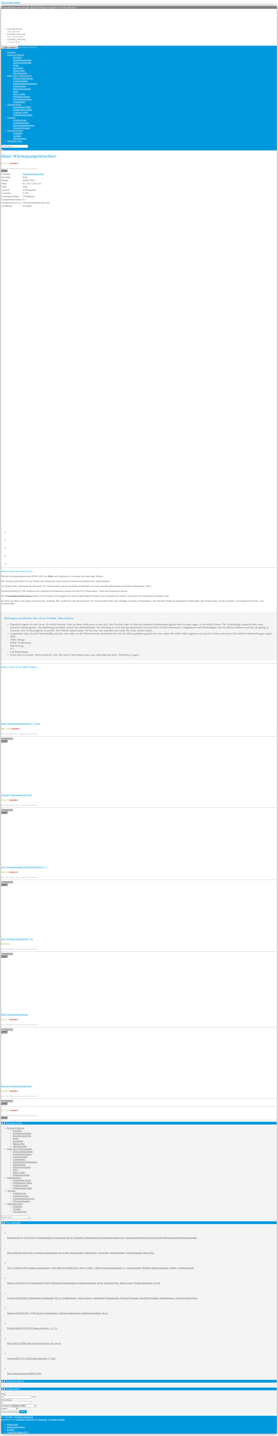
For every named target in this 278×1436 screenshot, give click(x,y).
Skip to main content (10, 2)
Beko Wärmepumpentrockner (14, 1014)
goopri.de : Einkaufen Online (51, 1419)
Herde (16, 65)
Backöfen (17, 57)
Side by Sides (19, 94)
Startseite (11, 52)
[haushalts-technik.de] (37, 24)
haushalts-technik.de (28, 47)
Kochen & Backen (15, 55)
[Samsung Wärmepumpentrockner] (20, 792)
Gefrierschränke (20, 81)
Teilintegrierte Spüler (22, 110)
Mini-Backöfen (20, 73)
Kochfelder (18, 68)
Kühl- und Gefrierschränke (19, 76)
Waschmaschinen (15, 130)
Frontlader (17, 133)
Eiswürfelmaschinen (22, 99)
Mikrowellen (19, 70)
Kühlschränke (19, 86)
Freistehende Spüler (22, 107)
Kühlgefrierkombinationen (25, 83)
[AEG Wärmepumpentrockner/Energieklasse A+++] (20, 864)
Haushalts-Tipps (14, 141)
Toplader (17, 136)
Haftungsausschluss (16, 1427)
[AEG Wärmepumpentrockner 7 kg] (20, 936)
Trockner (11, 117)
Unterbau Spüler (20, 112)
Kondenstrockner (21, 123)
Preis (3, 1394)
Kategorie (5, 1405)
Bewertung (6, 1400)
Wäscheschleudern (21, 128)
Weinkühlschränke (21, 96)
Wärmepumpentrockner (24, 125)
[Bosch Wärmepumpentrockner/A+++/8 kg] (20, 721)
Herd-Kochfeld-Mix (22, 63)
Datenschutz (12, 1424)
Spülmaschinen (14, 104)
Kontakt (10, 1429)
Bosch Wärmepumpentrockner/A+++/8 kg (20, 723)
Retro (15, 91)
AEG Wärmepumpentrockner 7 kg (17, 939)
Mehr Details (7, 739)
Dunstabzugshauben (22, 60)
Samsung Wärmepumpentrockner (16, 795)
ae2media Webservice (25, 1419)
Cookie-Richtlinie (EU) (17, 1432)
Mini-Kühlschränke (22, 89)
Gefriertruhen (19, 102)
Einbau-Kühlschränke (23, 78)
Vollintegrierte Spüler (22, 115)
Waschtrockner (20, 138)
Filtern (22, 1412)
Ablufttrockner (19, 120)
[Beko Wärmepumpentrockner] (20, 1012)
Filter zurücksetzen (10, 1411)
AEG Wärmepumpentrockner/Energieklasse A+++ (24, 867)
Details (4, 171)
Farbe (4, 1408)
